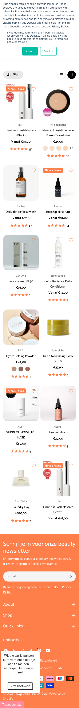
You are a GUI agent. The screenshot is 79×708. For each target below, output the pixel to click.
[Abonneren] (71, 576)
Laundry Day (20, 507)
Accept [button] (30, 51)
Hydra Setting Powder (21, 356)
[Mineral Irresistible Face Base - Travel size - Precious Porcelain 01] (52, 148)
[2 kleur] (71, 75)
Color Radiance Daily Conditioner (58, 284)
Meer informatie (20, 686)
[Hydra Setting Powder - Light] (14, 368)
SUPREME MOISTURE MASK (20, 435)
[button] (25, 704)
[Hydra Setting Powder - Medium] (20, 368)
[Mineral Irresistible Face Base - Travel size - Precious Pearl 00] (45, 148)
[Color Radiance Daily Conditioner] (58, 252)
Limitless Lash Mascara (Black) (21, 133)
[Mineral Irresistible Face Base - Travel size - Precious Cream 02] (58, 148)
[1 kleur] (61, 75)
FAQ (59, 668)
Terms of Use (50, 587)
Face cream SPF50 (20, 281)
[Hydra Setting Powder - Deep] (27, 368)
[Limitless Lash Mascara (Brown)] (58, 478)
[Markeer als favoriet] (34, 89)
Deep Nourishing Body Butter (58, 358)
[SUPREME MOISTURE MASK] (21, 403)
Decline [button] (48, 51)
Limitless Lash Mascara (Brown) (58, 509)
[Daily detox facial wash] (21, 183)
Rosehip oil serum (58, 211)
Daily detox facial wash (21, 211)
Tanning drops (58, 432)
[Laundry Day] (21, 478)
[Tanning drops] (58, 403)
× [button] (38, 648)
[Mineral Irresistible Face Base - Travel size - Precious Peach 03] (65, 148)
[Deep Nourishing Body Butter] (58, 327)
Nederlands (11, 639)
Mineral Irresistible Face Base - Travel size (58, 133)
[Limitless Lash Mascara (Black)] (21, 101)
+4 (71, 148)
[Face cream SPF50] (21, 252)
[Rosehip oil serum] (58, 183)
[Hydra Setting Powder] (21, 327)
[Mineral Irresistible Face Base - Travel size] (58, 101)
